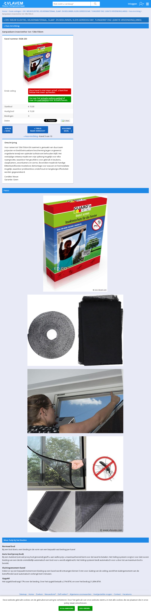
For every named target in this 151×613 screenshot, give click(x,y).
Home (4, 11)
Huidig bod (9, 111)
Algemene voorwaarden (80, 594)
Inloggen (132, 3)
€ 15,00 (31, 106)
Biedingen (8, 116)
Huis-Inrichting (135, 11)
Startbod (8, 106)
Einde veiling (10, 90)
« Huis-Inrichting (11, 26)
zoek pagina (43, 100)
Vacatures (127, 594)
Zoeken (39, 594)
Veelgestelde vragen (102, 594)
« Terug (37, 129)
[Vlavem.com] (13, 3)
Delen (7, 120)
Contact (117, 594)
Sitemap (23, 594)
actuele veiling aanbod (52, 98)
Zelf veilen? (63, 594)
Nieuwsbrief (50, 594)
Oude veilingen (15, 11)
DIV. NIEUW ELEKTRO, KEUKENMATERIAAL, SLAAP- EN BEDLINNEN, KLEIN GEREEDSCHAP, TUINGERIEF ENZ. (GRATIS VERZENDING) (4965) (75, 11)
